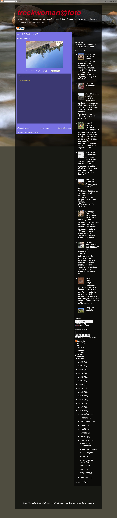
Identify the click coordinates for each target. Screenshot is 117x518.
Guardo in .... (87, 466)
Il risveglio (86, 453)
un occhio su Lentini (86, 461)
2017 (81, 396)
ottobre (85, 418)
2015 (81, 403)
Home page (44, 127)
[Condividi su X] (55, 71)
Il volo (84, 456)
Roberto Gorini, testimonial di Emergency (92, 126)
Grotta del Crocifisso (90, 154)
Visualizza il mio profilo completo (80, 353)
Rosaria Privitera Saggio (81, 344)
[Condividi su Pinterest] (59, 71)
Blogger (89, 503)
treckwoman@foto (49, 13)
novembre (85, 414)
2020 (81, 385)
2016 (81, 400)
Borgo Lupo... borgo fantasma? (90, 281)
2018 (81, 392)
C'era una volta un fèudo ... (90, 56)
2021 (81, 381)
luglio (84, 429)
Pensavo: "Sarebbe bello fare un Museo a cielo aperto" (87, 215)
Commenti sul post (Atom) (31, 132)
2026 (81, 362)
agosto (84, 425)
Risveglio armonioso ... (88, 445)
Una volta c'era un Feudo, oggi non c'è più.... (88, 184)
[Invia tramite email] (52, 71)
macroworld (65, 503)
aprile (84, 433)
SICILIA (84, 469)
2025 (81, 366)
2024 (81, 370)
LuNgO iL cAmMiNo (89, 309)
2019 (81, 388)
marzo (84, 437)
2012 (81, 482)
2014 (81, 407)
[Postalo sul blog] (54, 71)
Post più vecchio (64, 127)
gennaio (85, 478)
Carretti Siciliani (90, 85)
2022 (81, 377)
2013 (81, 411)
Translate (84, 326)
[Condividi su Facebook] (57, 71)
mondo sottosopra (89, 449)
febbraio (85, 440)
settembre (86, 422)
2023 (81, 373)
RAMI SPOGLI (86, 473)
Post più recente (23, 127)
